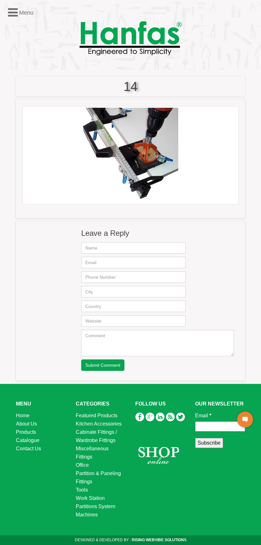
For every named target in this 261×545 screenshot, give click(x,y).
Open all (14, 97)
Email (203, 415)
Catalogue (27, 440)
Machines (87, 514)
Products (26, 432)
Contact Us (28, 448)
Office (82, 465)
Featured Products (96, 415)
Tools (82, 490)
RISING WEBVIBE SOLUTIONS (159, 540)
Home (23, 415)
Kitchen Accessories (99, 423)
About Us (26, 423)
